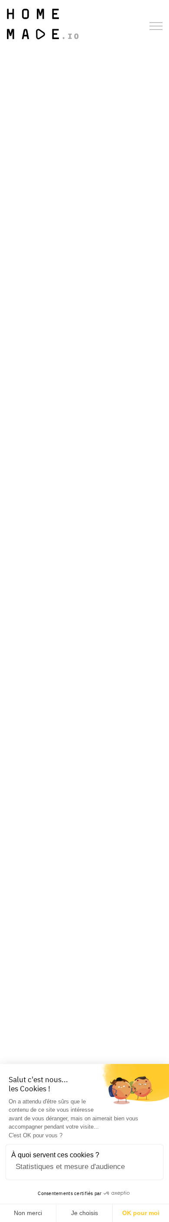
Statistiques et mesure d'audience (70, 1167)
